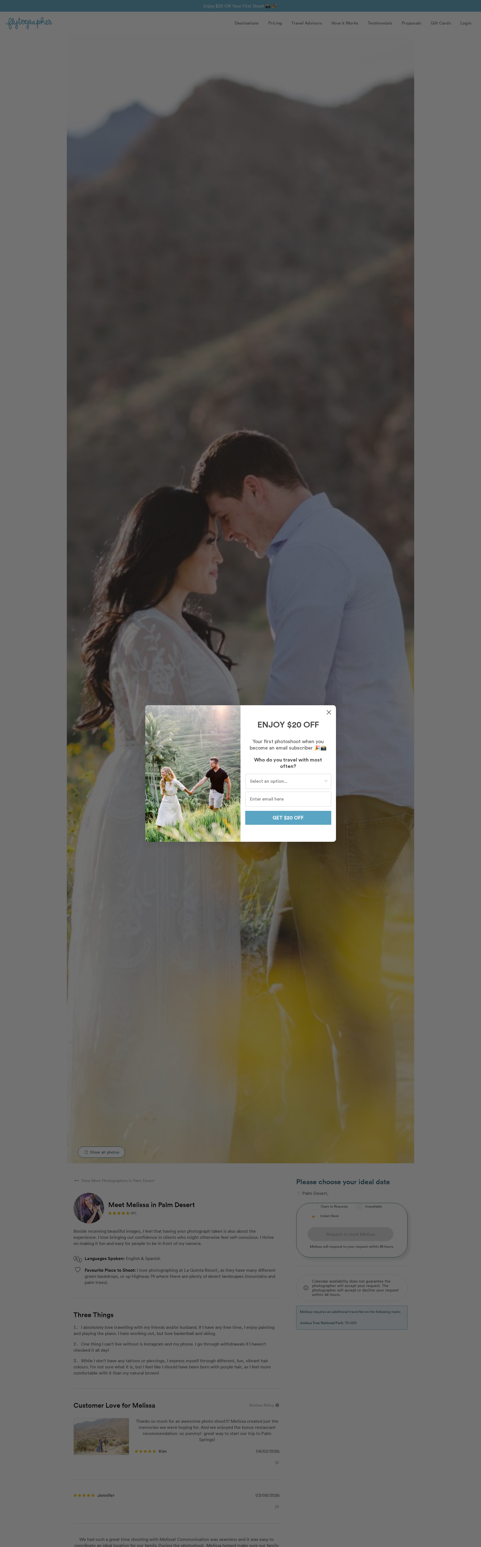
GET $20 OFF (288, 817)
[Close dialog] (329, 712)
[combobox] (286, 781)
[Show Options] (326, 781)
